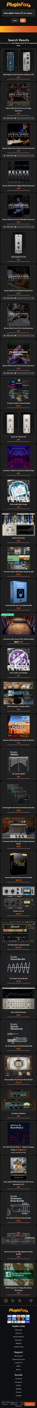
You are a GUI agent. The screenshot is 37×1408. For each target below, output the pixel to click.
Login (15, 20)
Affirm (18, 1366)
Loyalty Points (18, 1347)
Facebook (18, 1379)
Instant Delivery (18, 1337)
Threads (18, 1392)
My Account (18, 1356)
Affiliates (18, 1343)
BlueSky (18, 1389)
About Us (18, 1333)
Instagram (18, 1382)
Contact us (29, 1404)
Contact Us (18, 1363)
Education (18, 1340)
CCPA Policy (23, 1404)
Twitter (18, 1385)
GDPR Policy (14, 1404)
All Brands (18, 1330)
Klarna (18, 1369)
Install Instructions (18, 1359)
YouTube (18, 1395)
